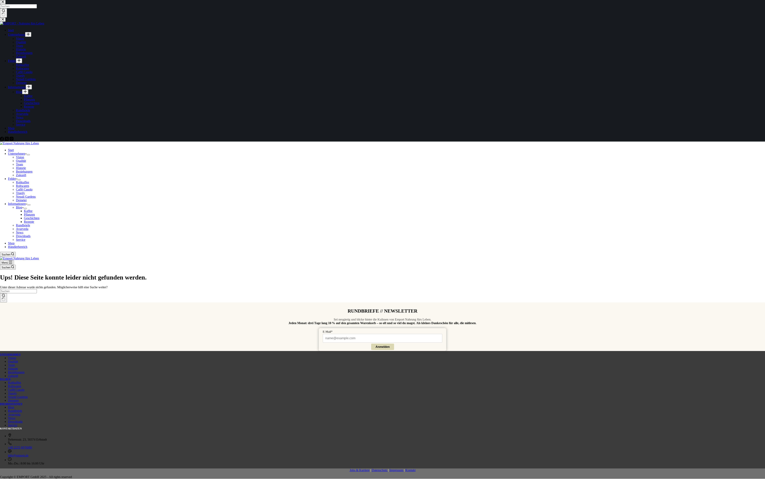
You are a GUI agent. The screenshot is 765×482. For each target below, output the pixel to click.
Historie (21, 168)
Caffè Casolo (24, 189)
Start (11, 150)
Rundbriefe (23, 225)
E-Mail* (327, 331)
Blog (19, 207)
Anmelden (383, 346)
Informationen (17, 203)
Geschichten (31, 218)
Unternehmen (16, 153)
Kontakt (410, 470)
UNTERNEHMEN (10, 354)
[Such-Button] (3, 297)
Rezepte (29, 221)
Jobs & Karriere (360, 470)
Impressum (396, 470)
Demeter (21, 200)
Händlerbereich (17, 246)
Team (19, 164)
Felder (12, 178)
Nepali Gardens (26, 196)
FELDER (5, 379)
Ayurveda (22, 229)
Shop (11, 243)
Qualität (21, 160)
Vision (20, 157)
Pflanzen (29, 214)
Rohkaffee (22, 182)
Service (20, 239)
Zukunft (21, 175)
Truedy (20, 193)
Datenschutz (380, 470)
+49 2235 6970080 (20, 447)
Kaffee (28, 211)
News (19, 232)
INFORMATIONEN (11, 403)
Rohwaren (22, 186)
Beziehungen (24, 171)
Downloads (23, 236)
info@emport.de (18, 455)
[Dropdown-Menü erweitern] (28, 154)
